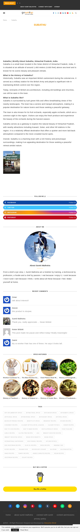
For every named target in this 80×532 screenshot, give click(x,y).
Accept (15, 530)
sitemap (57, 6)
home (8, 515)
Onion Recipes (45, 445)
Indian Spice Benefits (33, 437)
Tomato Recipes (23, 453)
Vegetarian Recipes (11, 457)
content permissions (65, 515)
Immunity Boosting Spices (13, 437)
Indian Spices (48, 437)
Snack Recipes (9, 453)
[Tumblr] (65, 13)
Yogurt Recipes (27, 457)
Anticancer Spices (50, 412)
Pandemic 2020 (58, 445)
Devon (15, 308)
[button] (17, 3)
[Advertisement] (40, 44)
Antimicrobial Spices (28, 417)
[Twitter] (56, 13)
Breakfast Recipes (50, 421)
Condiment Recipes (11, 425)
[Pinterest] (60, 13)
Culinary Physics (54, 425)
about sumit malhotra (28, 6)
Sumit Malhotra (18, 319)
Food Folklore (67, 429)
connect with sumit (45, 6)
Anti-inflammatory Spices (13, 412)
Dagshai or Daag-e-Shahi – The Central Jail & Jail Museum (11, 159)
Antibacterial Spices (33, 412)
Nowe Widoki (18, 329)
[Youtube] (68, 13)
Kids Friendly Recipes (34, 441)
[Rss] (72, 13)
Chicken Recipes (65, 421)
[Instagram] (58, 13)
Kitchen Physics (51, 441)
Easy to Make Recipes (30, 429)
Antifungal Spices (10, 417)
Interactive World (50, 523)
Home (5, 20)
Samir (14, 340)
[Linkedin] (63, 13)
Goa (38, 433)
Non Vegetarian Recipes (12, 445)
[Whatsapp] (70, 13)
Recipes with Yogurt (39, 449)
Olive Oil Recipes (30, 445)
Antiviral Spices (61, 417)
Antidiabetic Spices (67, 412)
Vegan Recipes (59, 453)
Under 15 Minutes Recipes (41, 453)
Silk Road (53, 449)
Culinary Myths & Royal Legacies (32, 425)
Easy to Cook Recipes (11, 429)
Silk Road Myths (65, 449)
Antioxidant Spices (45, 417)
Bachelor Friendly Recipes (13, 421)
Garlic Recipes (9, 433)
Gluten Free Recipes (26, 433)
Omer (14, 297)
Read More (24, 530)
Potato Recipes (9, 449)
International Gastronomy (13, 441)
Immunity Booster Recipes (52, 433)
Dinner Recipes (68, 425)
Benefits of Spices (33, 421)
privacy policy (40, 519)
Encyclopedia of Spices (50, 429)
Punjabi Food (23, 449)
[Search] (76, 13)
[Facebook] (53, 13)
